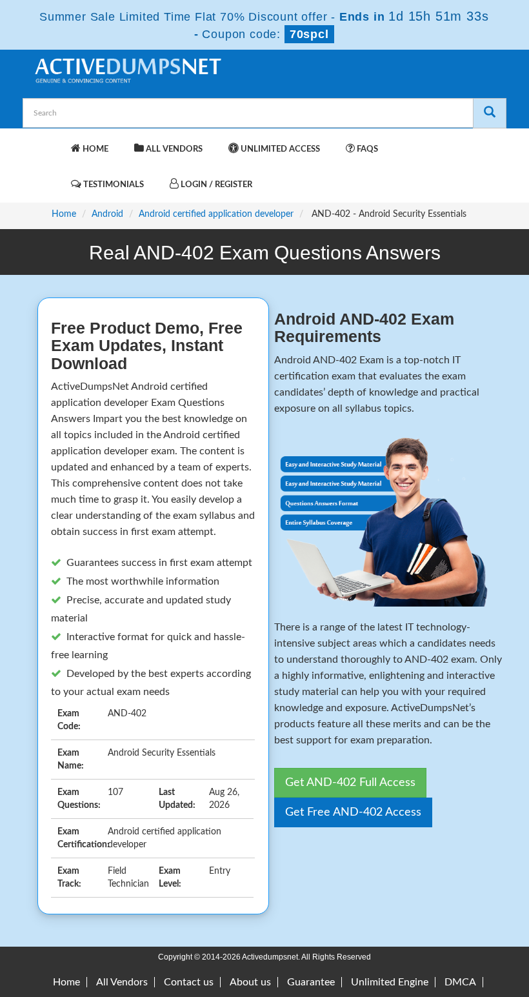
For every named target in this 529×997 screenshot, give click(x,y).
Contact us (189, 982)
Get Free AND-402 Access (353, 812)
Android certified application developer (216, 214)
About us (250, 982)
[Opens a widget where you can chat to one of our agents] (440, 915)
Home (94, 149)
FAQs (366, 149)
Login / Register (215, 185)
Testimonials (112, 185)
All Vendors (173, 149)
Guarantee (311, 982)
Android (107, 214)
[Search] (489, 113)
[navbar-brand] (48, 143)
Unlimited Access (279, 149)
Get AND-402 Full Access (350, 783)
